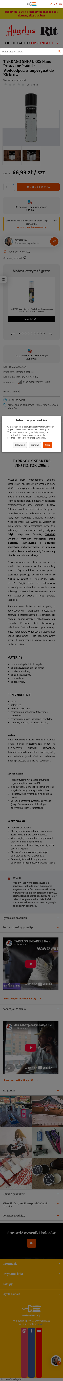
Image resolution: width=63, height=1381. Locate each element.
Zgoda (47, 444)
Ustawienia (19, 444)
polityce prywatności (36, 438)
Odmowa (35, 444)
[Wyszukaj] (59, 51)
